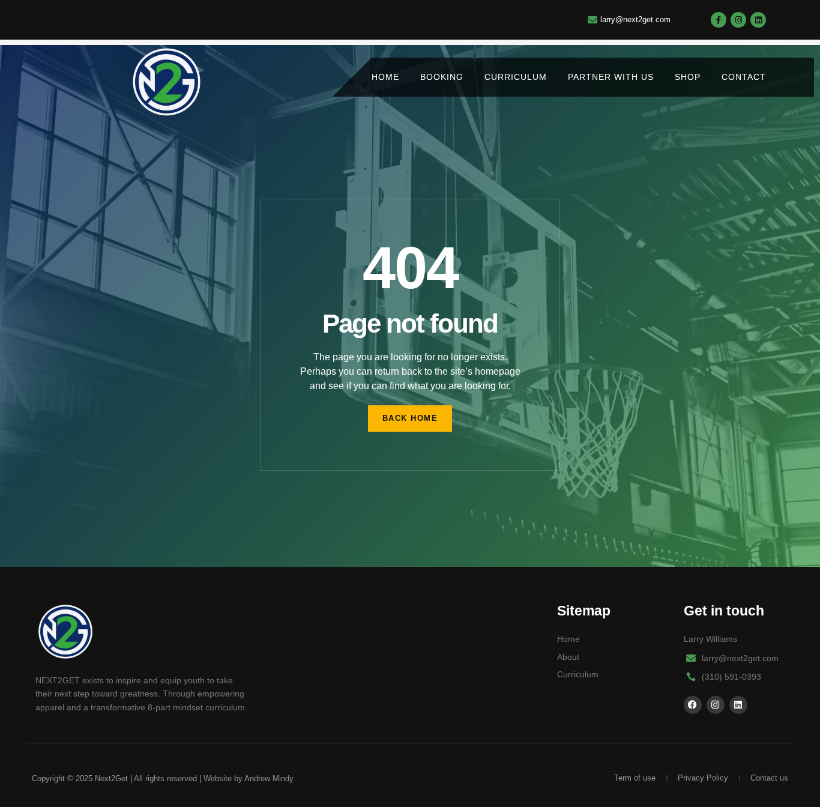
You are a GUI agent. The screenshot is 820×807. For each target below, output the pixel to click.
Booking (441, 77)
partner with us (611, 77)
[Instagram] (738, 20)
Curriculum (515, 77)
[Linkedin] (758, 20)
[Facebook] (693, 705)
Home (385, 77)
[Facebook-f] (718, 20)
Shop (688, 77)
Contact (744, 77)
